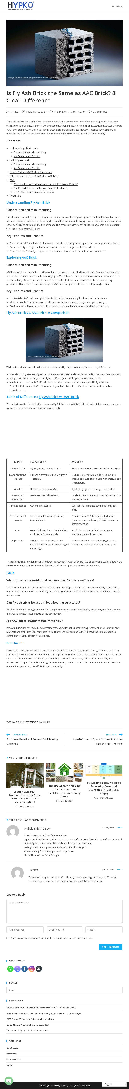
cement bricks (29, 722)
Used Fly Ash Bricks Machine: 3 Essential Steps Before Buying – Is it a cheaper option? (25, 797)
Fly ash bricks (43, 722)
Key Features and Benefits (27, 156)
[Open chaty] (8, 1080)
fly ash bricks (112, 587)
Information (60, 111)
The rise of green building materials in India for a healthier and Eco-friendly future (64, 791)
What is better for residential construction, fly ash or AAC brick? (46, 184)
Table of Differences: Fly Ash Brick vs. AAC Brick (34, 175)
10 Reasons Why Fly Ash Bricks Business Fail (27, 1030)
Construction (78, 111)
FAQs (12, 180)
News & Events (13, 1059)
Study (9, 1065)
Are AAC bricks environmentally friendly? (34, 191)
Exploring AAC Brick (19, 160)
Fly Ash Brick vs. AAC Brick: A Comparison (31, 172)
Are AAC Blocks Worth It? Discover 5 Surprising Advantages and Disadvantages (43, 1013)
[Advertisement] (64, 435)
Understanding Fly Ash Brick (24, 148)
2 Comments (100, 111)
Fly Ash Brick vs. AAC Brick (59, 397)
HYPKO (15, 111)
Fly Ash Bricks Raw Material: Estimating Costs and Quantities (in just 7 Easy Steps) (104, 788)
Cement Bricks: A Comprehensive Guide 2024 (27, 1024)
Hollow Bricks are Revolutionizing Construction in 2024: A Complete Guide (41, 1007)
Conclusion (15, 195)
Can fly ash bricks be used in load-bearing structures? (40, 187)
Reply (120, 828)
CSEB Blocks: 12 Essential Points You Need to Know (30, 1019)
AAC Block (17, 722)
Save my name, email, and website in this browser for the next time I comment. (51, 937)
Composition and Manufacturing (30, 152)
